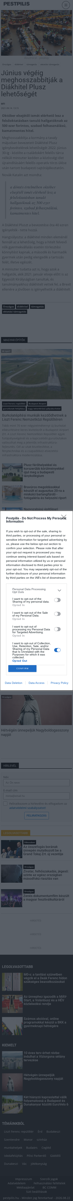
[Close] (65, 518)
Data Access (36, 682)
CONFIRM (22, 668)
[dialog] (36, 600)
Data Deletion (13, 682)
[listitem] (36, 590)
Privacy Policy (59, 682)
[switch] (57, 600)
